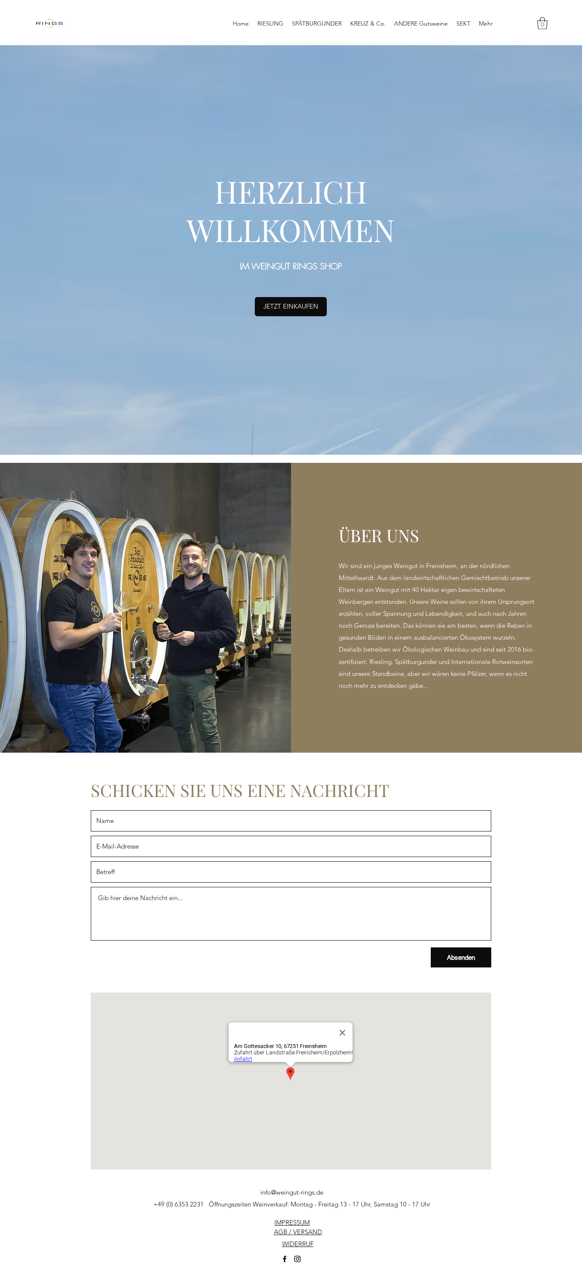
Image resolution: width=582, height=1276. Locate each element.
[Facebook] (284, 1259)
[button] (542, 23)
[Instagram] (297, 1259)
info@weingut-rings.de (291, 1192)
